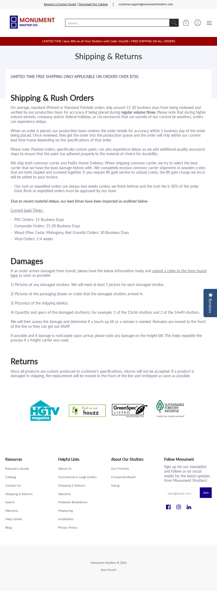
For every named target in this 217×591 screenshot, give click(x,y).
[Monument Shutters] (31, 23)
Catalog (10, 477)
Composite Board (123, 477)
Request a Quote (17, 468)
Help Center (13, 519)
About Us (64, 468)
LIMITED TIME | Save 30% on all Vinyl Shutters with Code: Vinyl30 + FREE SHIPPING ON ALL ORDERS (108, 41)
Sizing (115, 485)
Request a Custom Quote (60, 4)
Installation (66, 519)
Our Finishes (120, 468)
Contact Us (13, 485)
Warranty (11, 510)
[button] (186, 23)
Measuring (65, 510)
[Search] (174, 23)
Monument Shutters (103, 562)
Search (10, 502)
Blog (8, 527)
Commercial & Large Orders (77, 477)
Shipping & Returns (19, 494)
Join (206, 493)
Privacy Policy (68, 527)
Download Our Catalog (93, 4)
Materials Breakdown (73, 502)
